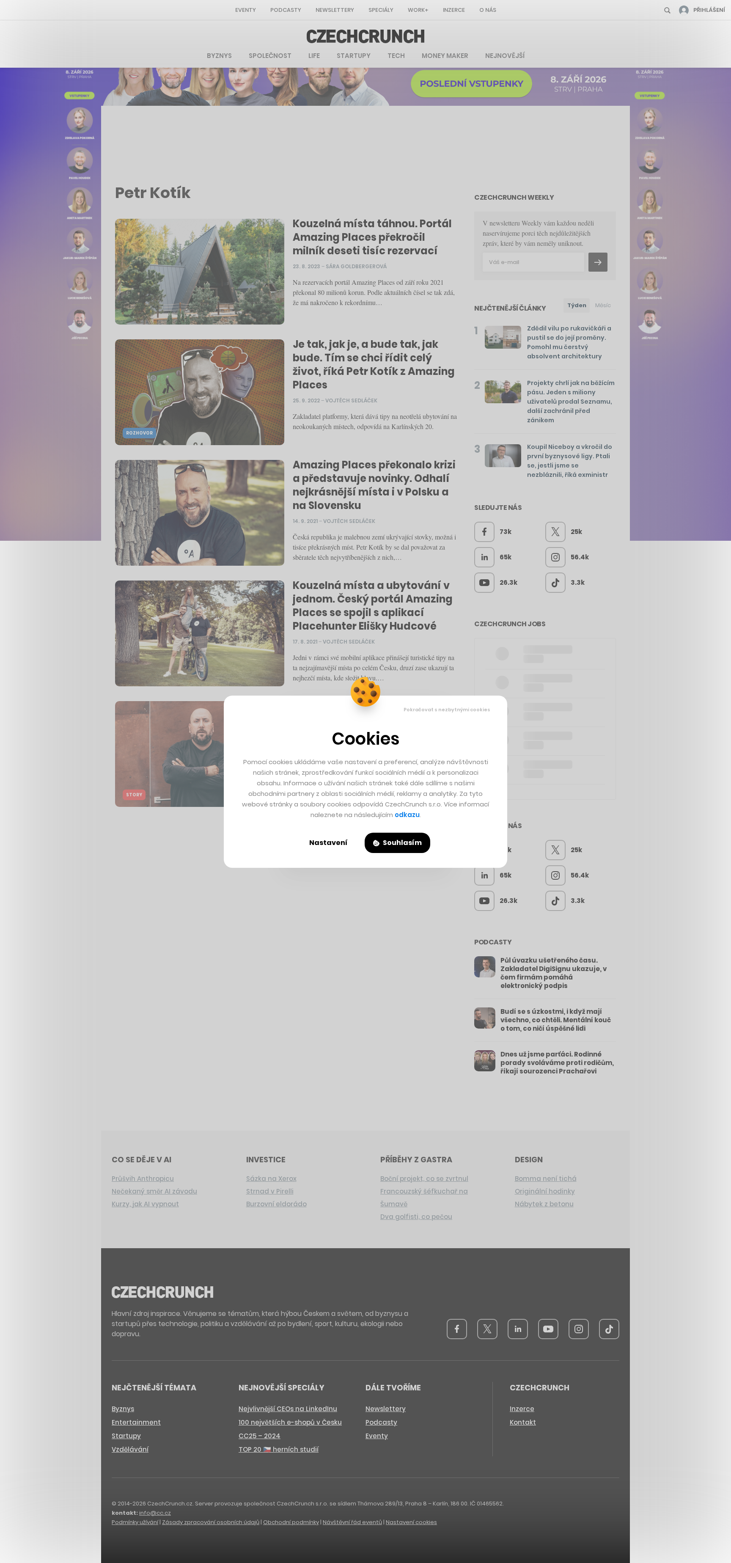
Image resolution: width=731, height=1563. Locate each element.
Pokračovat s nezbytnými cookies (447, 709)
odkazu (407, 814)
